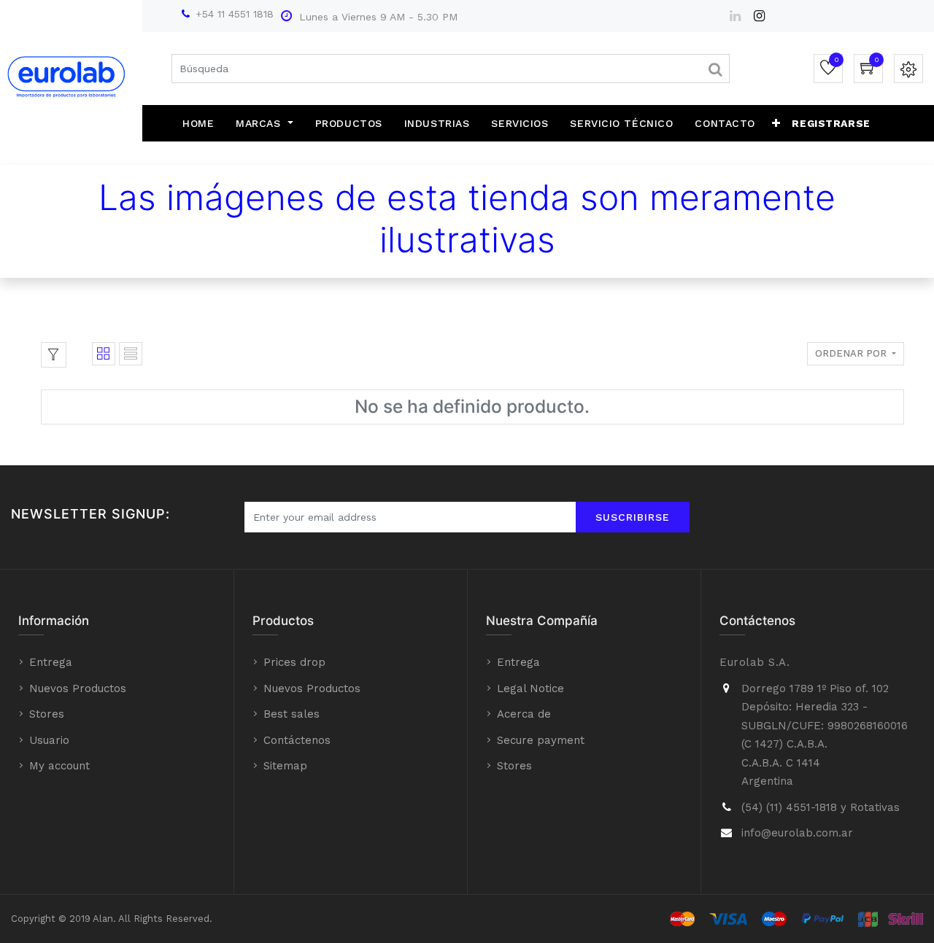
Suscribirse (632, 517)
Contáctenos (297, 740)
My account (59, 765)
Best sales (291, 714)
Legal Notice (530, 688)
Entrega (50, 662)
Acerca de (524, 714)
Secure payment (540, 740)
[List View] (130, 353)
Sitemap (285, 765)
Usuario (49, 740)
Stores (46, 714)
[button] (776, 123)
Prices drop (294, 662)
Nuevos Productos (77, 688)
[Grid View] (103, 353)
